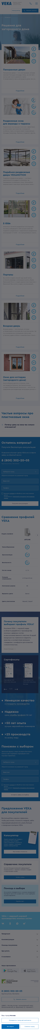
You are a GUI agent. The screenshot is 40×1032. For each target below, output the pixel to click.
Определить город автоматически (20, 1020)
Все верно (10, 1026)
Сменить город (29, 1026)
